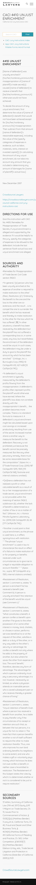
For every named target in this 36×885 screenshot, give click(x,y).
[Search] (26, 4)
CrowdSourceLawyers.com (16, 870)
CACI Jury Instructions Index (17, 40)
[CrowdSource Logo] (15, 4)
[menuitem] (26, 4)
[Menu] (30, 4)
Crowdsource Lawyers (13, 194)
